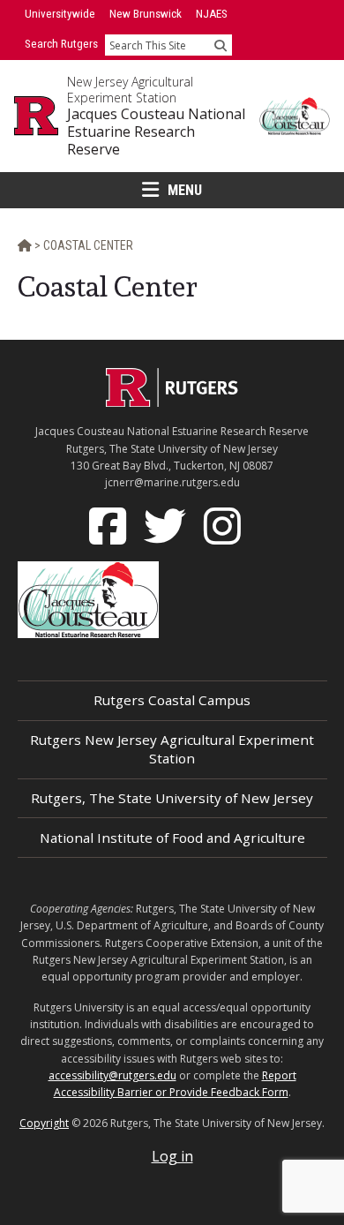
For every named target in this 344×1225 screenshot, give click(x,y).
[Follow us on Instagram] (224, 525)
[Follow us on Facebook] (109, 525)
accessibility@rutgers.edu (112, 1075)
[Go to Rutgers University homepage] (36, 115)
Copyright (44, 1123)
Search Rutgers (61, 43)
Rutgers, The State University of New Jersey (172, 798)
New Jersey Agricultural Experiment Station (130, 89)
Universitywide (60, 13)
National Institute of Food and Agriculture (172, 837)
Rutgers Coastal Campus (172, 700)
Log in (172, 1156)
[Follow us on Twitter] (167, 525)
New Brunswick (145, 13)
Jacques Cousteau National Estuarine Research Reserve (156, 131)
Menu (185, 190)
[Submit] (220, 45)
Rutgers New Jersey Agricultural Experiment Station (172, 749)
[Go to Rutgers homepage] (172, 401)
